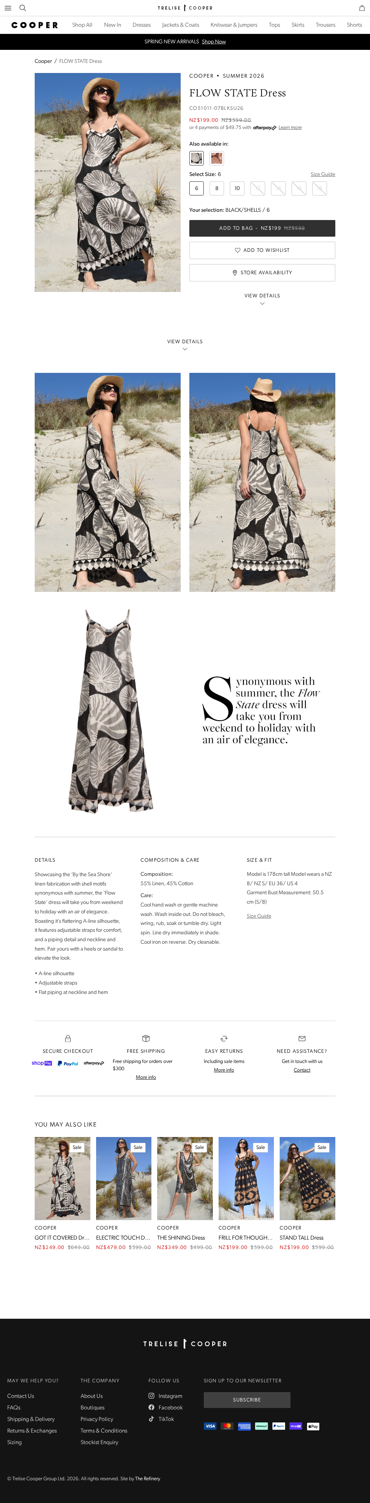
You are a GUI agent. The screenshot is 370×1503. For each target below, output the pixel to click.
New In (112, 25)
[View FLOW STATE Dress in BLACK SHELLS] (196, 158)
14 (278, 188)
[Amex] (244, 1426)
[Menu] (8, 8)
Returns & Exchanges (32, 1431)
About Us (92, 1396)
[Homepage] (185, 1344)
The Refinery (147, 1479)
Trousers (325, 25)
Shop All (82, 25)
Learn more (290, 127)
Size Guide (323, 174)
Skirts (298, 25)
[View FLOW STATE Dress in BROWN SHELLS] (217, 158)
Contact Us (20, 1396)
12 (258, 188)
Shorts (354, 25)
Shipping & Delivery (31, 1419)
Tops (274, 25)
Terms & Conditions (104, 1431)
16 (299, 188)
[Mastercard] (227, 1426)
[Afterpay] (94, 1063)
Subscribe (247, 1400)
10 (237, 188)
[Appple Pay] (313, 1426)
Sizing (14, 1443)
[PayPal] (68, 1063)
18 (319, 188)
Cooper (43, 61)
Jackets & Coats (180, 25)
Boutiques (92, 1408)
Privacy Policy (97, 1419)
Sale (77, 1147)
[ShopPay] (42, 1063)
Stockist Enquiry (99, 1443)
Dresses (142, 25)
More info (146, 1077)
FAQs (13, 1408)
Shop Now (214, 42)
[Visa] (210, 1426)
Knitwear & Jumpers (234, 25)
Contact (302, 1070)
